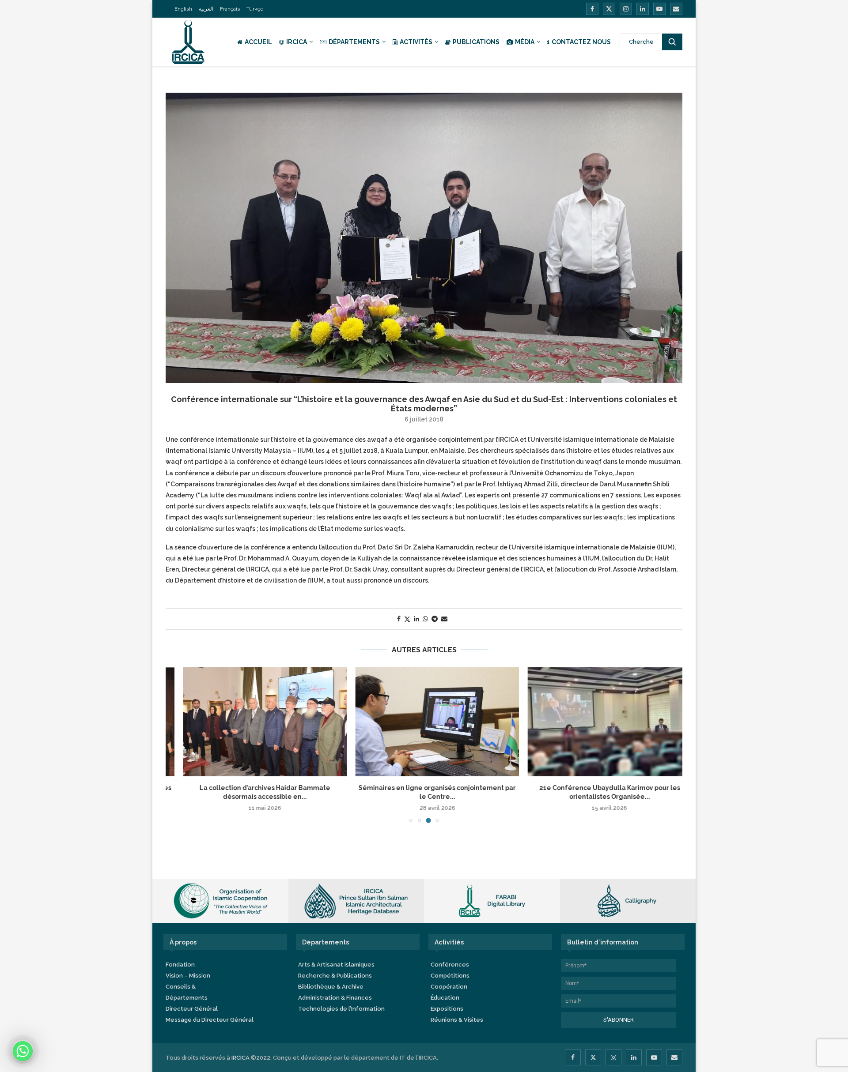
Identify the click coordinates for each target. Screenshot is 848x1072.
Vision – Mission (188, 975)
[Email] (676, 9)
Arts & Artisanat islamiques (336, 964)
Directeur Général (192, 1008)
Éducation (445, 997)
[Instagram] (626, 9)
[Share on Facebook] (399, 618)
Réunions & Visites (457, 1019)
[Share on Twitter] (407, 619)
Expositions (447, 1008)
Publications (476, 41)
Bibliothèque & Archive (330, 986)
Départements (354, 41)
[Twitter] (609, 9)
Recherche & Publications (335, 975)
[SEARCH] (672, 42)
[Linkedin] (642, 9)
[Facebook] (592, 9)
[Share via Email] (444, 618)
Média (524, 41)
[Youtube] (659, 9)
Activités (416, 41)
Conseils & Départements (187, 992)
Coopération (449, 986)
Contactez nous (581, 41)
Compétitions (450, 975)
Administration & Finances (335, 997)
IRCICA (296, 41)
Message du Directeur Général (210, 1019)
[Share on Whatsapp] (425, 618)
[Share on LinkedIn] (416, 618)
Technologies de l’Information (341, 1008)
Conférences (450, 964)
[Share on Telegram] (435, 618)
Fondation (180, 964)
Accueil (258, 41)
